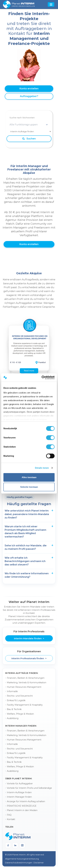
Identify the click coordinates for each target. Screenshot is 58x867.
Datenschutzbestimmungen (18, 862)
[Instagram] (22, 845)
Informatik (12, 691)
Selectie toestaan (29, 487)
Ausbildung (12, 718)
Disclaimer (38, 862)
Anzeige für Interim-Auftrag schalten (26, 801)
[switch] (50, 437)
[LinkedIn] (15, 845)
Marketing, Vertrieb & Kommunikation (26, 682)
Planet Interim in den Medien (22, 810)
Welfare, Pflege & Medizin (20, 714)
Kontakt (11, 819)
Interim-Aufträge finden (19, 792)
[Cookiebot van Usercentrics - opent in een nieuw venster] (42, 377)
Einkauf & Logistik (16, 700)
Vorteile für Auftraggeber (20, 783)
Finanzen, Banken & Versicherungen (25, 678)
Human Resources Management (24, 687)
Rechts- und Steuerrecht (20, 695)
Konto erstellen (29, 88)
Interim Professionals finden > (29, 658)
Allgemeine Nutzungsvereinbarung (22, 859)
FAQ (9, 815)
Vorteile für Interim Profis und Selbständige (29, 788)
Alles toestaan (29, 477)
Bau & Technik (14, 709)
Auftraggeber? (29, 96)
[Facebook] (8, 845)
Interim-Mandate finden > (29, 638)
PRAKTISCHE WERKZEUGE (21, 806)
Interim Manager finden (19, 797)
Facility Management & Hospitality (25, 704)
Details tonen (42, 468)
